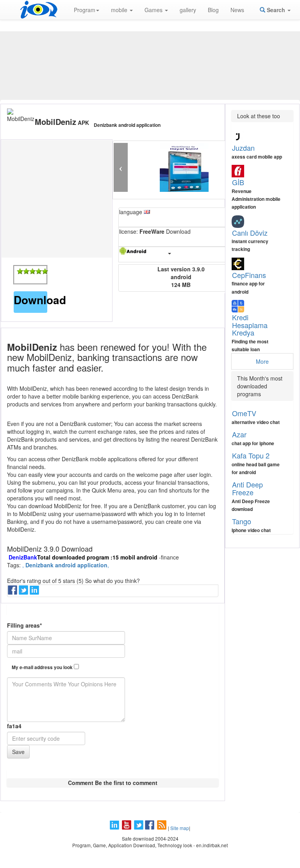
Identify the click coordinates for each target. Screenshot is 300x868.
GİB (238, 182)
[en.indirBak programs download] (38, 10)
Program (84, 10)
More (262, 361)
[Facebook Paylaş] (13, 592)
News (237, 10)
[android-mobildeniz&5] (45, 271)
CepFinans (249, 275)
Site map (179, 828)
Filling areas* (24, 625)
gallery (188, 10)
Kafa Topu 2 (251, 455)
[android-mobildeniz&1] (20, 271)
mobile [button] (120, 10)
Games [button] (154, 10)
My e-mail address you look (43, 667)
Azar (239, 434)
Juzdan (243, 148)
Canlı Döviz (250, 232)
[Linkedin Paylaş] (35, 592)
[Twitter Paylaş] (24, 592)
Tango (241, 521)
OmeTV (244, 413)
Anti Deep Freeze (247, 488)
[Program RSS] (162, 828)
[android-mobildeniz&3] (32, 271)
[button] (120, 167)
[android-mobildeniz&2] (26, 271)
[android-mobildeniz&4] (39, 271)
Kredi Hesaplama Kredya (250, 325)
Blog (213, 10)
